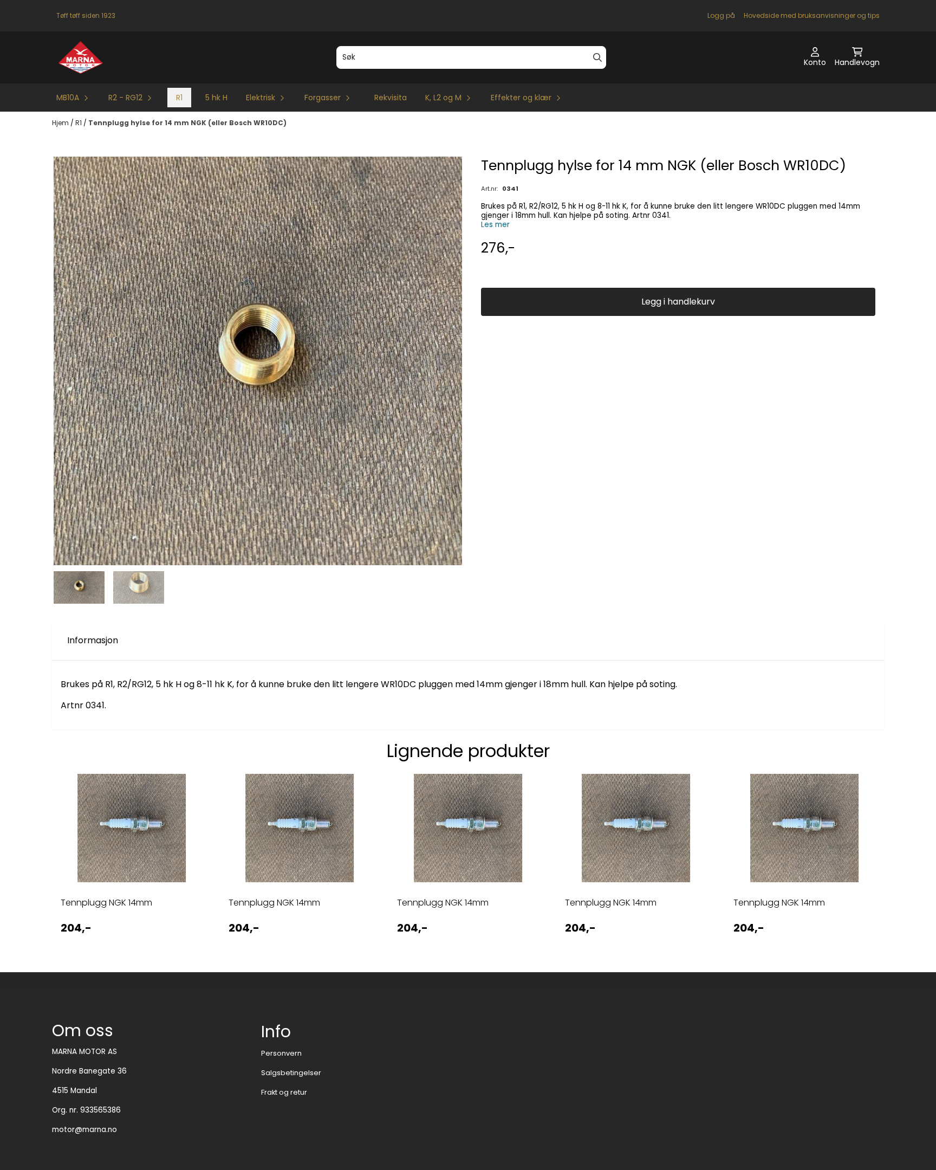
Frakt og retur (284, 1092)
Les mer (495, 224)
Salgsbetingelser (291, 1072)
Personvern (281, 1053)
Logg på (721, 15)
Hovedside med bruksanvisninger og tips (812, 15)
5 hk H (216, 97)
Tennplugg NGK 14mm (106, 902)
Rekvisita (390, 97)
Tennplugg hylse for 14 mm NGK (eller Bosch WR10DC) (187, 122)
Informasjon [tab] (92, 640)
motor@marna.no (84, 1129)
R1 (179, 97)
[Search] (597, 57)
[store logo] (80, 57)
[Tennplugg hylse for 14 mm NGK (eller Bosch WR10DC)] (258, 361)
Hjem (61, 122)
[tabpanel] (131, 864)
